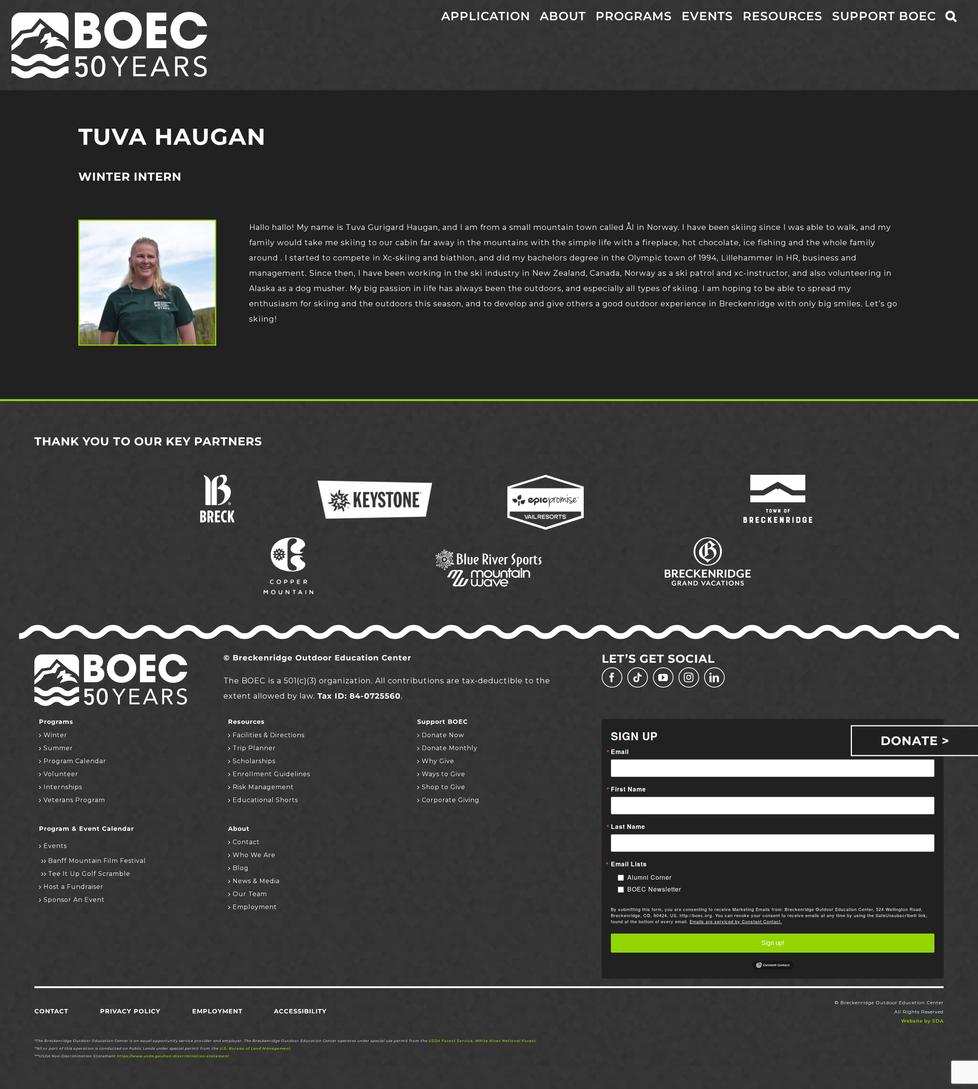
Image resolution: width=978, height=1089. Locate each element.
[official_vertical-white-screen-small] (777, 478)
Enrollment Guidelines (271, 774)
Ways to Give (443, 774)
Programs (56, 722)
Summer (58, 748)
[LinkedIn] (714, 677)
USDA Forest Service (451, 1041)
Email (620, 752)
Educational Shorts (265, 800)
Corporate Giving (450, 800)
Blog (241, 868)
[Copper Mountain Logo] (288, 541)
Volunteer (61, 774)
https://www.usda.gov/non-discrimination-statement (173, 1056)
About (238, 829)
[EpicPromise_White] (545, 478)
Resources (246, 722)
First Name (628, 789)
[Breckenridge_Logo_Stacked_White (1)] (217, 478)
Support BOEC (442, 722)
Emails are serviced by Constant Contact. (736, 921)
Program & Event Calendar (86, 829)
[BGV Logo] (708, 541)
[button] (951, 16)
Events (55, 846)
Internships (63, 787)
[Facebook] (612, 677)
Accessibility (300, 1011)
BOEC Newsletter (654, 889)
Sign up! (772, 943)
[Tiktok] (637, 677)
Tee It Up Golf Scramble (89, 873)
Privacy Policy (130, 1011)
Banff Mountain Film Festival (97, 860)
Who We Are (254, 855)
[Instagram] (688, 677)
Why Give (438, 761)
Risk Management (263, 787)
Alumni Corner (649, 877)
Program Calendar (75, 761)
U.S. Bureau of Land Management (255, 1048)
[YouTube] (663, 677)
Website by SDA (922, 1021)
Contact (246, 842)
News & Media (256, 881)
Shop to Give (443, 787)
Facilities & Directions (268, 735)
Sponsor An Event (74, 899)
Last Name (628, 827)
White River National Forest (505, 1041)
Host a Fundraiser (74, 886)
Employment (255, 907)
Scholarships (254, 761)
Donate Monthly (450, 748)
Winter (55, 735)
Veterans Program (74, 800)
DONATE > (915, 740)
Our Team (250, 894)
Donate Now (443, 735)
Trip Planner (254, 748)
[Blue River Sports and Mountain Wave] (489, 550)
